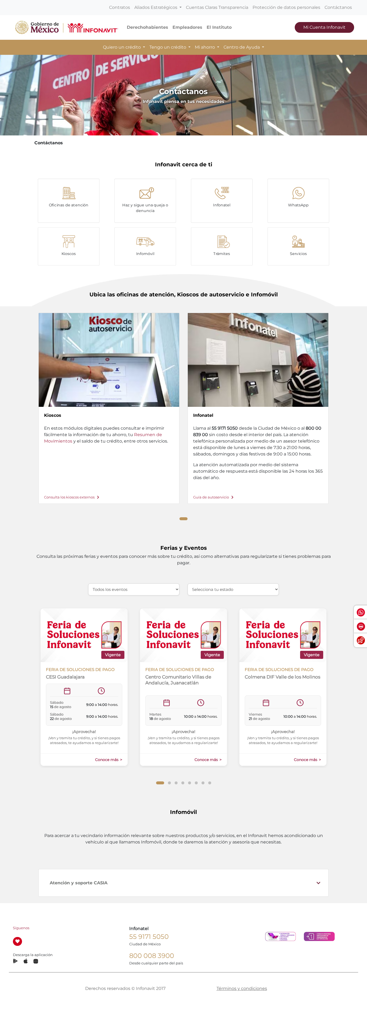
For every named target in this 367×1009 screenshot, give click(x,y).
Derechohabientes (147, 27)
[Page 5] (189, 782)
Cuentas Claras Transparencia (217, 7)
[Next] (338, 403)
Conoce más (107, 759)
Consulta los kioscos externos (69, 497)
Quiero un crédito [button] (122, 47)
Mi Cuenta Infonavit (324, 27)
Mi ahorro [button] (205, 47)
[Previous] (28, 403)
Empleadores (187, 27)
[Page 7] (203, 782)
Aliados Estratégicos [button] (156, 7)
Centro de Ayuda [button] (242, 47)
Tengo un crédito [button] (168, 47)
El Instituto (219, 27)
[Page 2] (169, 782)
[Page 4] (182, 782)
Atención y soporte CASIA (78, 882)
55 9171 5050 (149, 936)
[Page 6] (196, 782)
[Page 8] (209, 782)
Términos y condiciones (242, 988)
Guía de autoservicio (211, 497)
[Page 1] (183, 518)
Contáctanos (338, 7)
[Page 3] (176, 782)
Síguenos (21, 928)
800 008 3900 (151, 956)
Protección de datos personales (286, 7)
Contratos (119, 7)
